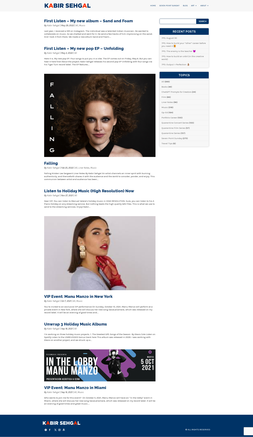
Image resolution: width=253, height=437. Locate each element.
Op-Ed (165, 112)
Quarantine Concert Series (175, 122)
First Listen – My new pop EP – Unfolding (84, 48)
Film (164, 97)
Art (192, 6)
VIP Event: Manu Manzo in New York (78, 296)
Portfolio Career (169, 117)
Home (153, 6)
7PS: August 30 (169, 38)
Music (82, 25)
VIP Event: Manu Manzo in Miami (75, 387)
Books (165, 86)
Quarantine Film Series (173, 128)
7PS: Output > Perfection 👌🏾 (176, 64)
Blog (185, 6)
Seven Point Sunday (169, 6)
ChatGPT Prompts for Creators (176, 92)
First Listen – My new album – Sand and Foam (88, 21)
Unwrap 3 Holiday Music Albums (75, 324)
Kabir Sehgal (53, 25)
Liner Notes (83, 167)
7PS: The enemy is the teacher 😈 (179, 51)
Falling (51, 163)
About (203, 6)
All (77, 25)
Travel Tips (167, 143)
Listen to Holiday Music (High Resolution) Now (89, 191)
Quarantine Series (171, 133)
